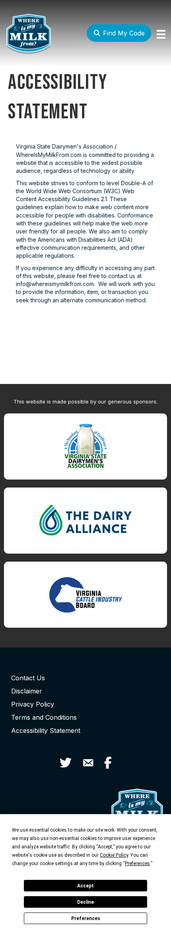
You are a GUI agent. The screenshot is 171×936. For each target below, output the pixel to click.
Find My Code (123, 33)
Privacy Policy (32, 704)
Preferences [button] (137, 863)
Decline (85, 902)
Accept (85, 886)
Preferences (85, 918)
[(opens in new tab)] (85, 446)
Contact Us (28, 678)
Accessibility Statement (45, 730)
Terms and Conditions (44, 717)
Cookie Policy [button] (114, 855)
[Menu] (161, 34)
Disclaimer (26, 691)
